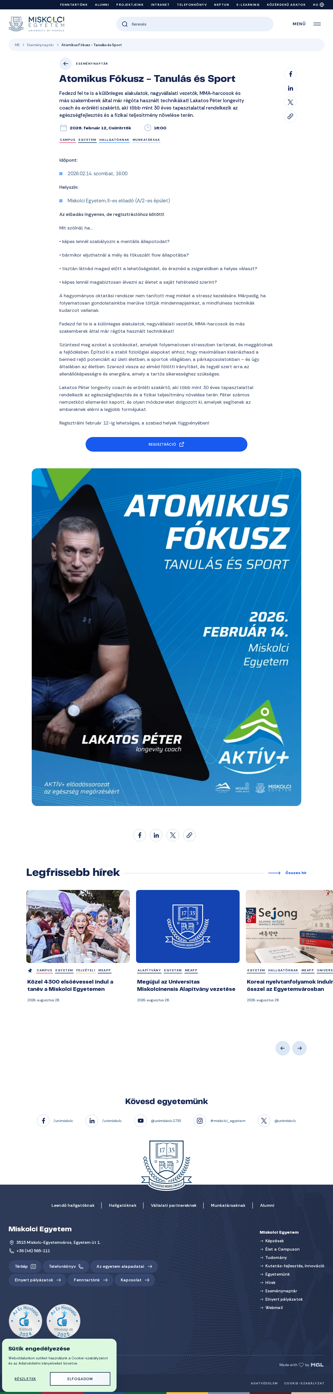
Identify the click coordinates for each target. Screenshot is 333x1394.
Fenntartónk (74, 5)
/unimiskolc (63, 1120)
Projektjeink (130, 5)
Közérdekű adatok (286, 5)
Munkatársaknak (228, 1205)
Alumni (102, 5)
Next (299, 1048)
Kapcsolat (131, 1280)
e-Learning (248, 5)
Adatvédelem (264, 1383)
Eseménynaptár (40, 45)
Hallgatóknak (122, 1205)
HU (315, 5)
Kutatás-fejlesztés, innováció (294, 1266)
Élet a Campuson (282, 1249)
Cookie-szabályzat (304, 1383)
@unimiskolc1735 (166, 1120)
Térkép (21, 1266)
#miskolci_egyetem (227, 1120)
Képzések (274, 1241)
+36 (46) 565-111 (33, 1250)
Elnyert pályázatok (34, 1280)
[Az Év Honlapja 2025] (63, 1321)
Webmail (274, 1307)
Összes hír (296, 873)
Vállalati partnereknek (174, 1205)
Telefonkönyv (192, 5)
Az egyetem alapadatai (120, 1266)
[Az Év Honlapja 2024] (25, 1321)
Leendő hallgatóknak (73, 1205)
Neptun (221, 5)
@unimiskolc (285, 1120)
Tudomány (276, 1257)
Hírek (270, 1282)
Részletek (25, 1379)
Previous (283, 1048)
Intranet (160, 5)
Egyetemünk (277, 1274)
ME (17, 45)
